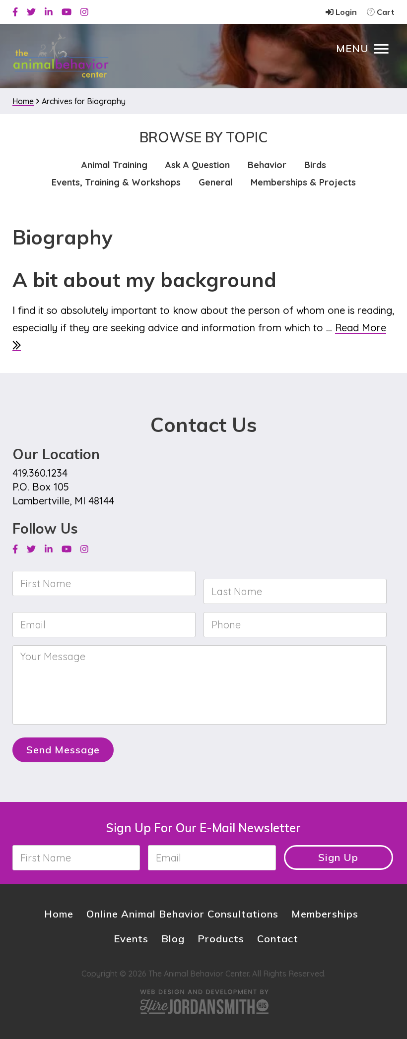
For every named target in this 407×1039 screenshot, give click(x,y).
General (216, 182)
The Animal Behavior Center (60, 55)
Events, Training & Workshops (116, 182)
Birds (315, 165)
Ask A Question (197, 165)
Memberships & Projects (303, 182)
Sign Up (338, 857)
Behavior (267, 165)
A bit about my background (144, 279)
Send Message (63, 749)
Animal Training (114, 165)
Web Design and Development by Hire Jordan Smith (203, 1001)
